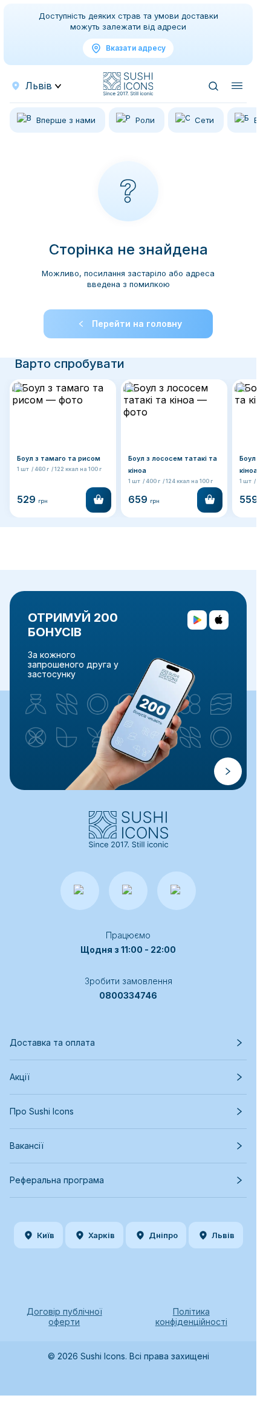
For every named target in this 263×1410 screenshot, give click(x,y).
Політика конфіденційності (191, 1316)
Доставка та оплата (52, 1042)
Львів (223, 1235)
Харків (101, 1235)
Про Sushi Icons (42, 1111)
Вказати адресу (136, 47)
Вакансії (27, 1145)
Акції (20, 1077)
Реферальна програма (57, 1180)
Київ (45, 1235)
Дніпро (163, 1235)
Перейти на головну (137, 323)
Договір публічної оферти (64, 1316)
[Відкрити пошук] (212, 85)
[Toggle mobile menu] (237, 85)
